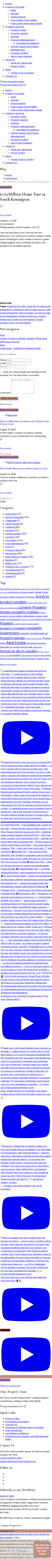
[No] (29, 1551)
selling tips (37, 647)
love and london (13, 619)
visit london (45, 655)
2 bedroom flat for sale (25, 309)
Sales (13, 10)
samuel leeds (26, 647)
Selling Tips (11, 563)
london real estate (25, 616)
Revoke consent (32, 1557)
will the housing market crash (35, 658)
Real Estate (11, 553)
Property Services (14, 26)
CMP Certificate (13, 1430)
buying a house (12, 589)
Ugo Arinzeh (5, 215)
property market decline (33, 639)
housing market (7, 597)
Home (8, 3)
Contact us (11, 76)
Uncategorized (13, 573)
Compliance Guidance (27, 43)
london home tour (28, 316)
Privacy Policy (18, 66)
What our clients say (21, 63)
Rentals (15, 13)
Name (3, 360)
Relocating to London (16, 556)
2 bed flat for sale (16, 306)
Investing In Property (25, 597)
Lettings (15, 36)
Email (3, 363)
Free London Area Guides (24, 20)
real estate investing (36, 643)
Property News (13, 550)
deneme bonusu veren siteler (31, 1534)
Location (9, 537)
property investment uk (33, 633)
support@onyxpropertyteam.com (18, 1461)
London (20, 602)
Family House (12, 523)
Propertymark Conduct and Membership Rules (26, 1438)
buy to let (3, 593)
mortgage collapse (27, 620)
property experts (33, 624)
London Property (32, 607)
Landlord (9, 530)
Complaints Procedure (17, 1421)
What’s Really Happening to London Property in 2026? (24, 468)
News (8, 69)
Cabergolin (11, 520)
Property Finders (19, 53)
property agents (20, 624)
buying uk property (42, 589)
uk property (15, 655)
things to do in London (19, 651)
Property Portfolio (14, 7)
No (13, 1551)
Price (8, 546)
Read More (5, 453)
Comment (5, 392)
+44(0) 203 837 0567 (11, 1458)
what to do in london (10, 658)
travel (7, 656)
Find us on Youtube (8, 664)
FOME (47, 1517)
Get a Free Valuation (21, 56)
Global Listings (18, 16)
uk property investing (31, 655)
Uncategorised (13, 570)
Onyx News (11, 540)
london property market (19, 612)
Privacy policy (21, 1551)
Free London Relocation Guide (26, 23)
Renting (9, 560)
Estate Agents (27, 592)
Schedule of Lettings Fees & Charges (24, 1427)
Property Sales (18, 30)
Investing (10, 527)
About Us (10, 59)
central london (13, 592)
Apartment (11, 178)
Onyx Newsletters (14, 543)
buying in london (28, 589)
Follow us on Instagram (10, 1385)
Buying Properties (9, 409)
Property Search (19, 33)
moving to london (43, 619)
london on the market (23, 319)
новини (9, 576)
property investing (13, 628)
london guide (13, 608)
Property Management (23, 40)
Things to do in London (22, 72)
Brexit (2, 589)
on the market (23, 322)
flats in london (26, 312)
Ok (9, 1551)
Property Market (12, 638)
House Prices (41, 592)
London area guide (34, 603)
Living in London (13, 533)
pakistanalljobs (8, 1534)
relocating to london (10, 647)
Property (6, 623)
